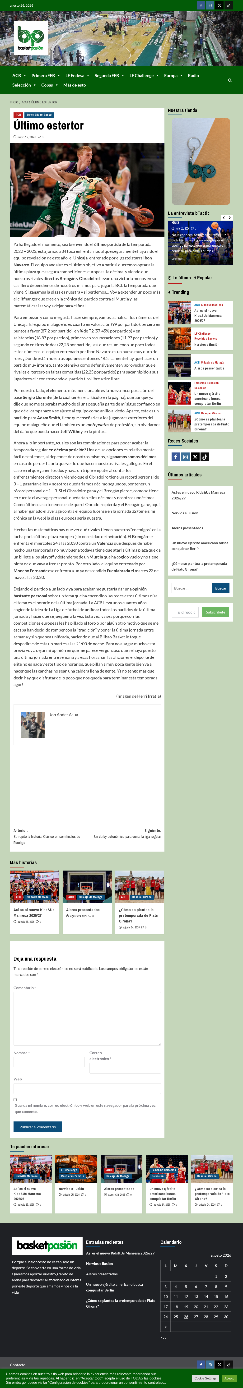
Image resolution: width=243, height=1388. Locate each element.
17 (166, 1306)
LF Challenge (142, 75)
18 (176, 1306)
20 (196, 1306)
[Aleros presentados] (87, 887)
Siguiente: (127, 833)
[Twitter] (219, 5)
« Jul (164, 1337)
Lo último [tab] (181, 277)
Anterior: (47, 836)
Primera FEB (43, 75)
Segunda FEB (107, 75)
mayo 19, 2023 (27, 137)
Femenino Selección (206, 383)
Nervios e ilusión (207, 344)
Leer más (177, 258)
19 (186, 1306)
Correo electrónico (100, 1055)
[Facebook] (201, 5)
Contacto (17, 1364)
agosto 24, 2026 (78, 916)
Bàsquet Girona (142, 897)
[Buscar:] (192, 588)
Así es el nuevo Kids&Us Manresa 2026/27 (34, 912)
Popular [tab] (204, 277)
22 (216, 1306)
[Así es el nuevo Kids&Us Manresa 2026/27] (34, 887)
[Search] (230, 80)
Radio (193, 75)
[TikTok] (228, 5)
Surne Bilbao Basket (39, 115)
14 (206, 1296)
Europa (171, 75)
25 (176, 1316)
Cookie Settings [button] (205, 1378)
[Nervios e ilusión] (179, 338)
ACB (16, 75)
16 (226, 1296)
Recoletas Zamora (206, 339)
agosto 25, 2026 (26, 922)
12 (186, 1296)
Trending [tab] (180, 292)
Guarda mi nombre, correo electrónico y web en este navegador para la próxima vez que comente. (85, 1108)
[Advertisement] (87, 783)
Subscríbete (215, 612)
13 (196, 1296)
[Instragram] (210, 5)
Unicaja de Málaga (91, 897)
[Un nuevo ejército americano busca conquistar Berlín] (179, 392)
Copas (47, 85)
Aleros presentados (83, 909)
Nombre (22, 1052)
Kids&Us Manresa (38, 897)
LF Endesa (74, 75)
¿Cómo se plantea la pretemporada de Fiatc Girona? (138, 915)
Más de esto (74, 85)
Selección (21, 85)
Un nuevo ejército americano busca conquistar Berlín (207, 398)
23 (226, 1306)
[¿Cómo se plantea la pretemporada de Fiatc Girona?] (139, 887)
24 (166, 1316)
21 (206, 1306)
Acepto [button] (229, 1378)
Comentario (25, 987)
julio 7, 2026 (182, 223)
